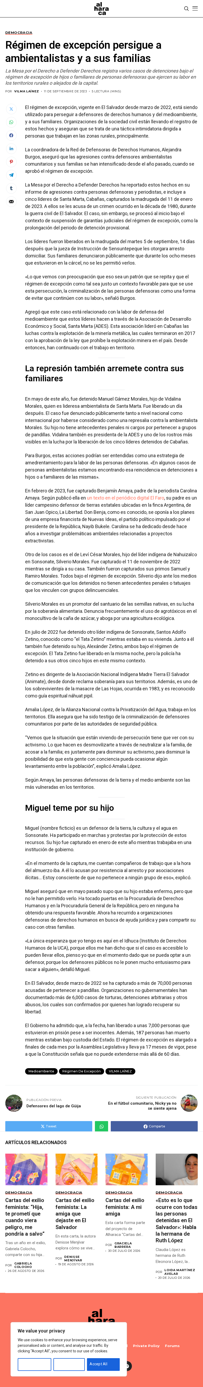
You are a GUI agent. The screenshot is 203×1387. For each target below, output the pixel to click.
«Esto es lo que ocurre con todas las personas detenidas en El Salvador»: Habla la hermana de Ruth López (176, 1220)
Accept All (98, 1364)
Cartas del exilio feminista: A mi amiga (124, 1207)
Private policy (146, 1346)
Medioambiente (41, 1071)
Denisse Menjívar (73, 1258)
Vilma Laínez (26, 91)
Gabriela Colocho (23, 1265)
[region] (69, 1349)
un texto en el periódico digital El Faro (125, 498)
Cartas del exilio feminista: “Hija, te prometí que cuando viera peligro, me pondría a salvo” (25, 1217)
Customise (29, 1364)
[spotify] (127, 1366)
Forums (172, 1346)
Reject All (64, 1364)
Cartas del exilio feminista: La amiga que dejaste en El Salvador (75, 1213)
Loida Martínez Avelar (179, 1271)
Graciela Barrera (123, 1245)
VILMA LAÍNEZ (120, 1071)
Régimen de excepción (81, 1071)
